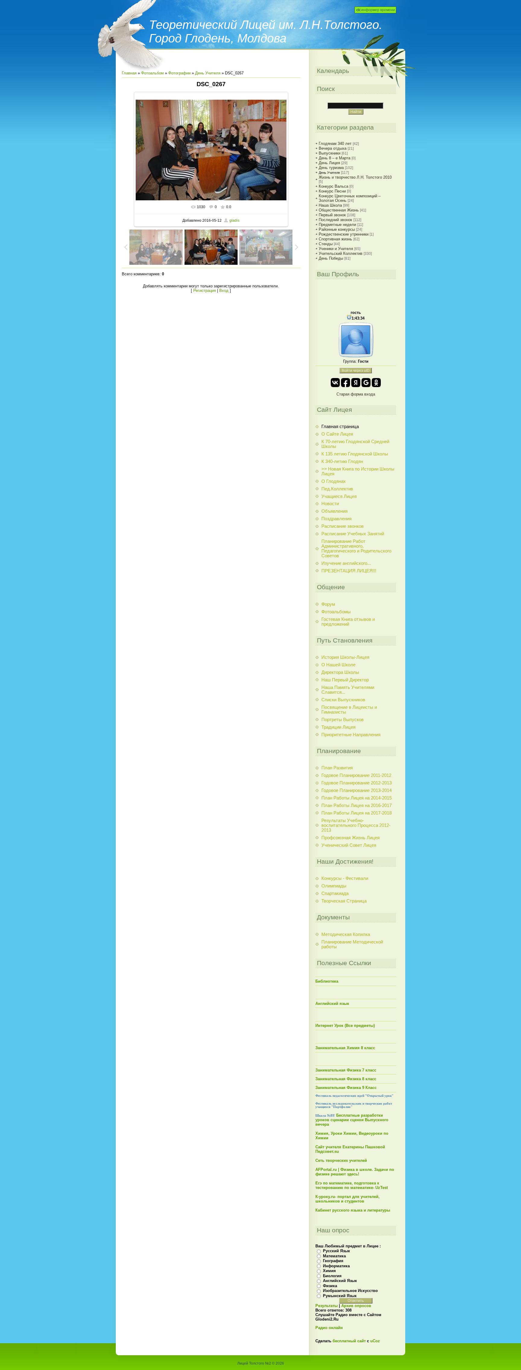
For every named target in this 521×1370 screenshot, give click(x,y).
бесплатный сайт (349, 1341)
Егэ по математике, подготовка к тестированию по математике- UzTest (351, 1185)
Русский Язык (336, 1251)
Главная (129, 73)
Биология (332, 1276)
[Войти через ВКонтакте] (335, 382)
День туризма (331, 167)
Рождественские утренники (343, 234)
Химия (329, 1270)
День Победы (331, 258)
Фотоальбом (152, 73)
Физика (330, 1286)
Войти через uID (356, 370)
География (333, 1261)
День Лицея (329, 163)
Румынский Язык (340, 1295)
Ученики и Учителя (336, 248)
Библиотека (326, 981)
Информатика (336, 1266)
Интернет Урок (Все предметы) (345, 1025)
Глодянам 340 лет (335, 143)
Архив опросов (356, 1305)
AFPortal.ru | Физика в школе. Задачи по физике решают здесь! (354, 1171)
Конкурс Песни (332, 191)
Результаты (326, 1305)
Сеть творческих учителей (341, 1160)
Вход (224, 290)
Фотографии (179, 73)
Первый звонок (332, 215)
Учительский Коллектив (340, 253)
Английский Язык (340, 1280)
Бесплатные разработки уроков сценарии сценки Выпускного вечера (351, 1120)
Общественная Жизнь (339, 210)
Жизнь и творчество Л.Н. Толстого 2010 (355, 177)
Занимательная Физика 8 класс (345, 1079)
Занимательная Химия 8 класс (345, 1048)
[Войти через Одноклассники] (376, 382)
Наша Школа (330, 205)
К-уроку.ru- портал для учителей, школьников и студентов (347, 1198)
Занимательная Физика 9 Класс (346, 1087)
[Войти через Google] (366, 382)
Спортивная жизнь (335, 239)
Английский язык (332, 1003)
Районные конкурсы (337, 229)
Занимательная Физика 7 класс (345, 1070)
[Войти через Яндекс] (355, 382)
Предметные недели (337, 224)
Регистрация (204, 290)
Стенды (326, 244)
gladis (234, 220)
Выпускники (329, 153)
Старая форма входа (355, 394)
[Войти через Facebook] (345, 382)
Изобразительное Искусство (350, 1290)
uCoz (375, 1341)
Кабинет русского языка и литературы (352, 1210)
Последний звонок (335, 219)
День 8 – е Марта (334, 158)
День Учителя (207, 73)
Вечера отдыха (332, 148)
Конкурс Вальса (333, 186)
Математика (334, 1256)
